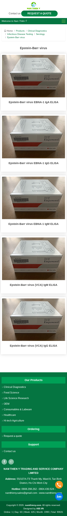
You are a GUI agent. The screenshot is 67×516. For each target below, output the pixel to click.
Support (33, 444)
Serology (40, 34)
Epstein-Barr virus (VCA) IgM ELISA (33, 284)
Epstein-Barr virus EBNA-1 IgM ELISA (33, 223)
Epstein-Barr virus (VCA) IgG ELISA (33, 345)
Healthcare (9, 415)
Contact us (15, 13)
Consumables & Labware (17, 409)
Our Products (34, 380)
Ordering (33, 429)
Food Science (11, 392)
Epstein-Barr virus (16, 37)
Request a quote (39, 13)
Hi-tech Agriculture (13, 420)
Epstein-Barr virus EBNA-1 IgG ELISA (34, 163)
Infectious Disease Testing (20, 34)
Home (9, 31)
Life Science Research (16, 398)
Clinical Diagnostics (37, 31)
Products (20, 31)
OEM (6, 403)
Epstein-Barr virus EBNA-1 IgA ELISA (33, 102)
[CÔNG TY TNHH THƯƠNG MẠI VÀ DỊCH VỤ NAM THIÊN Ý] (33, 6)
